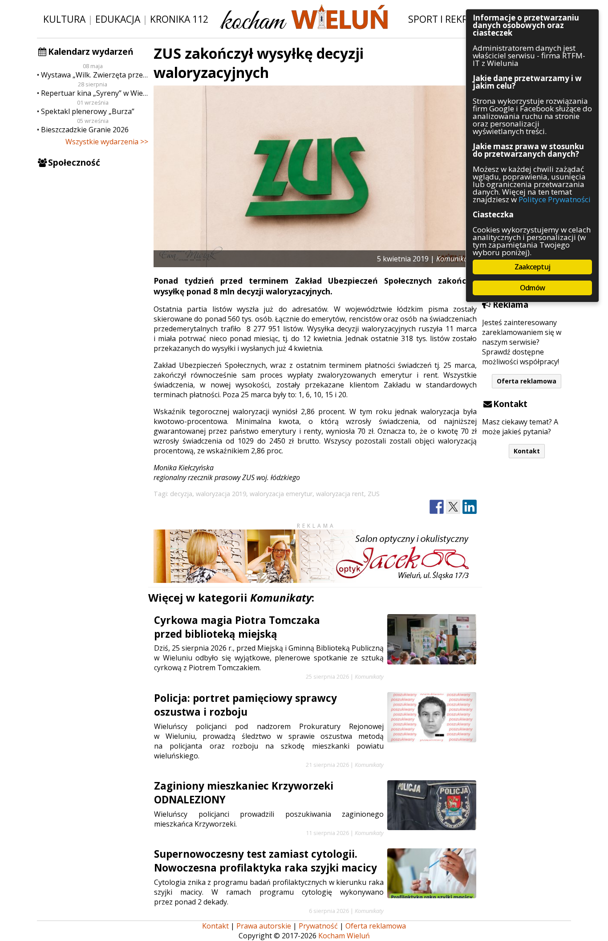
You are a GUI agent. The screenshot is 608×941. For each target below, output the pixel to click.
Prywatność (318, 926)
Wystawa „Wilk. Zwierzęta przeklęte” (94, 75)
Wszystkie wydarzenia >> (106, 142)
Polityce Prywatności (555, 199)
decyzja (181, 493)
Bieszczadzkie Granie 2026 (85, 129)
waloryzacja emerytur (281, 493)
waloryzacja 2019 (221, 493)
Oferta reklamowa (526, 381)
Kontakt (527, 451)
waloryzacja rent (340, 493)
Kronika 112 (179, 18)
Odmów (532, 288)
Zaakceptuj (532, 267)
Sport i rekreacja (450, 18)
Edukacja (117, 18)
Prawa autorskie (263, 926)
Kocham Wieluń (344, 936)
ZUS (374, 493)
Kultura (64, 18)
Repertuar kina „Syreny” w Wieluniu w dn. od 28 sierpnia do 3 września (94, 93)
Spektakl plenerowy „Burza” (87, 111)
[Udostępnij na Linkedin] (469, 507)
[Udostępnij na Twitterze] (453, 507)
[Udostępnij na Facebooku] (437, 507)
